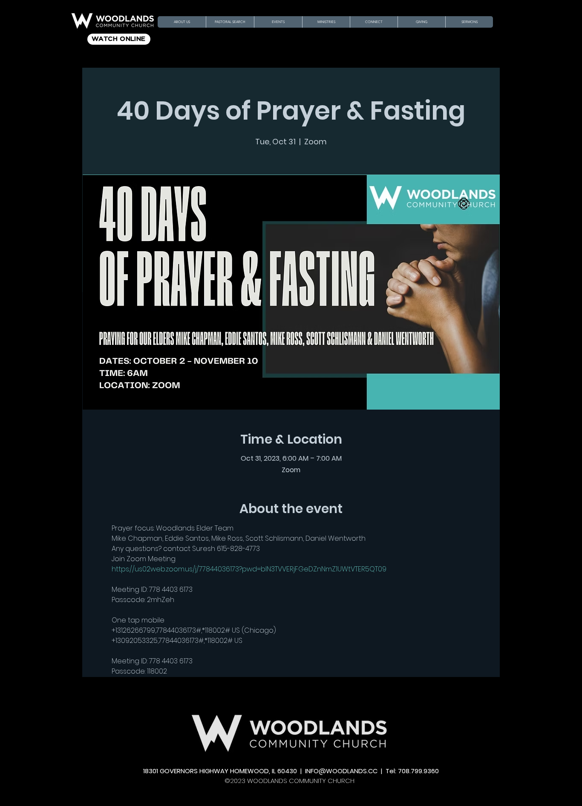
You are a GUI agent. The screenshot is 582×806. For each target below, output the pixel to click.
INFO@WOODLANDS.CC (341, 770)
